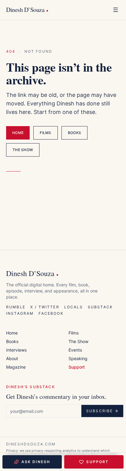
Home (18, 132)
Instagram (20, 313)
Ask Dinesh (35, 461)
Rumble (15, 307)
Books (74, 132)
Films (45, 132)
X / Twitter (44, 307)
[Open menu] (115, 9)
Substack (100, 307)
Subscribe (99, 411)
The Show (23, 149)
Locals (73, 307)
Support (97, 461)
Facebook (51, 313)
